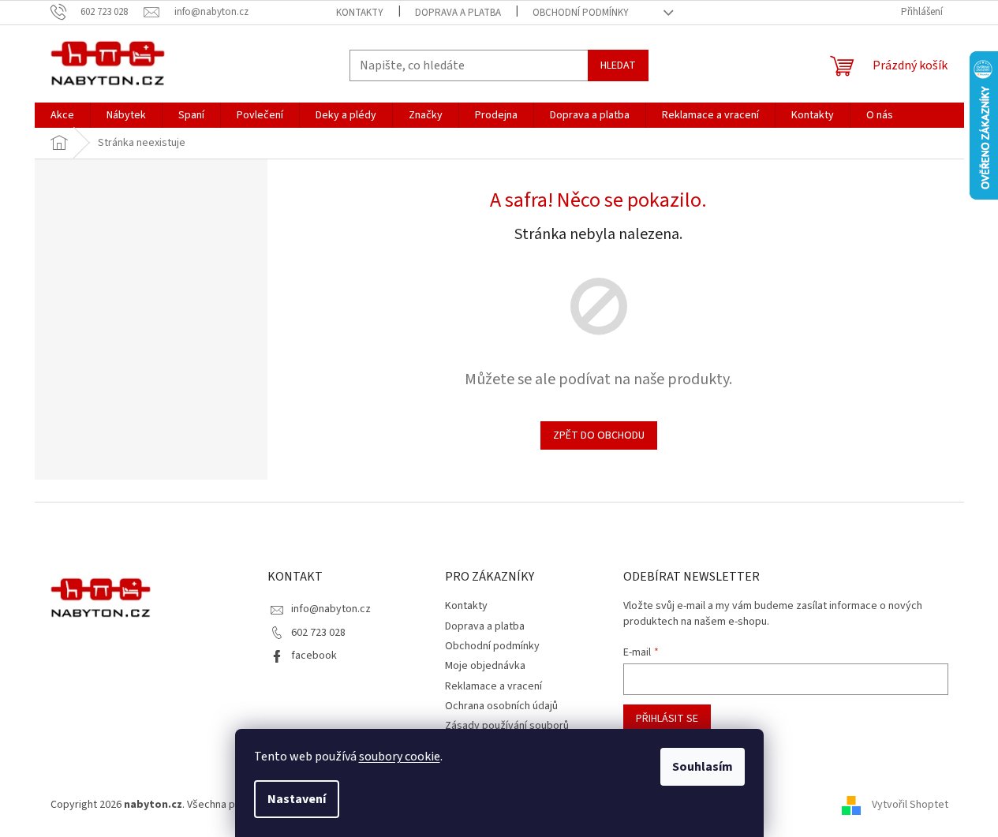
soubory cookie (399, 756)
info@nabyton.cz (331, 609)
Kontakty (359, 13)
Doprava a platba (458, 13)
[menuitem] (62, 115)
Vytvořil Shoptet (910, 805)
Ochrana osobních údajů (501, 706)
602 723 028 (318, 633)
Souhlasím (702, 766)
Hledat (618, 65)
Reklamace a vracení (493, 686)
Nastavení (296, 799)
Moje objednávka (485, 666)
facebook (314, 655)
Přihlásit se (667, 719)
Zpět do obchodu (599, 435)
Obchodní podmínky (581, 13)
